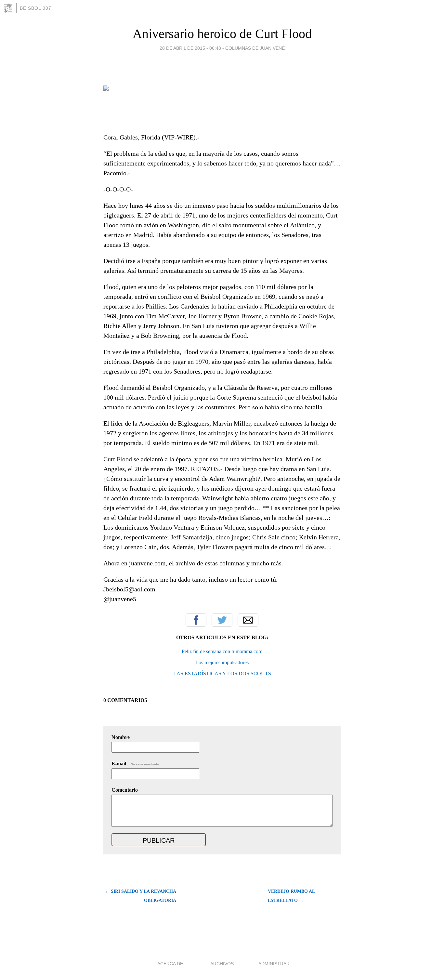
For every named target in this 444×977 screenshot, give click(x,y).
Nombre (120, 737)
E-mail (135, 763)
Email (248, 620)
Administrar (274, 963)
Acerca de (170, 963)
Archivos (222, 963)
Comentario (124, 790)
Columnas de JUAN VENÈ (255, 48)
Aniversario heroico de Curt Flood (222, 33)
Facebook (196, 620)
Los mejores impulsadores (222, 662)
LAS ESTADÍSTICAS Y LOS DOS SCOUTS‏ (222, 673)
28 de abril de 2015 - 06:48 (190, 48)
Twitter (222, 620)
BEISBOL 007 (35, 8)
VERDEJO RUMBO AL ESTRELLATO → (291, 896)
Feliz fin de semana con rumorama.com (222, 651)
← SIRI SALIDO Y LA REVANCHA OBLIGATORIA (140, 896)
